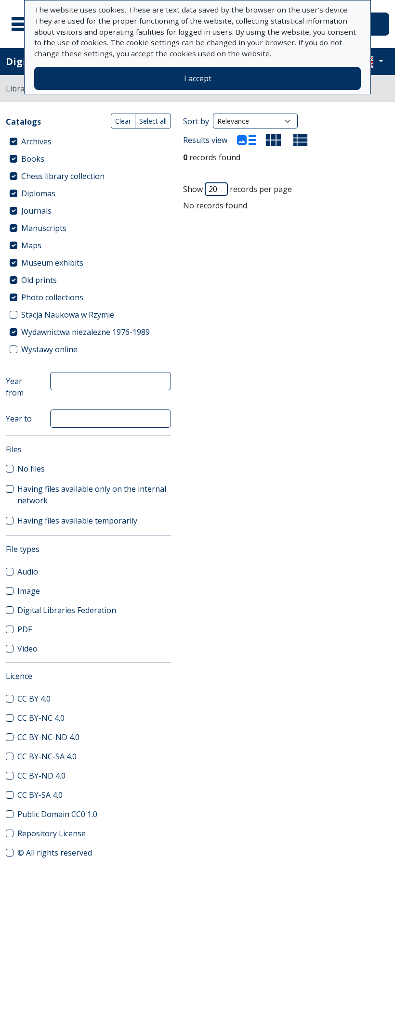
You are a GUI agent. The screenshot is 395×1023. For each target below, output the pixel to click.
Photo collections (52, 297)
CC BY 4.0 (34, 698)
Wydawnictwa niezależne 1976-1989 (85, 332)
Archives (36, 141)
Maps (31, 245)
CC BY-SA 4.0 (40, 795)
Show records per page (237, 189)
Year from (15, 387)
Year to (19, 418)
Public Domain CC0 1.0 (57, 814)
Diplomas (38, 193)
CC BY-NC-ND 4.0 (48, 737)
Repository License (51, 833)
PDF (24, 629)
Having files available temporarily (77, 520)
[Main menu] (23, 24)
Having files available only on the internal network (91, 495)
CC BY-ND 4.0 (41, 775)
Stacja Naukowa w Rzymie (67, 314)
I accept (197, 78)
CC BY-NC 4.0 (41, 718)
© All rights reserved (54, 852)
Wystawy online (49, 349)
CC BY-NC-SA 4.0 (47, 756)
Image (28, 591)
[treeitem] (88, 141)
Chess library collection (63, 176)
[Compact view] (273, 140)
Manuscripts (43, 228)
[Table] (300, 140)
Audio (27, 571)
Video (27, 648)
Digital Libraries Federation (66, 610)
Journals (36, 210)
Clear (123, 121)
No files (31, 468)
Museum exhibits (52, 262)
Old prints (39, 280)
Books (32, 158)
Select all (153, 121)
